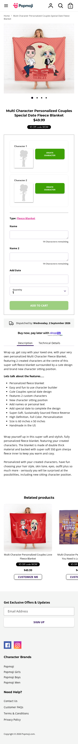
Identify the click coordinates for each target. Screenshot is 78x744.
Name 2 (14, 248)
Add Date (15, 270)
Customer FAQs (13, 707)
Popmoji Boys (12, 677)
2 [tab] (37, 97)
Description (25, 343)
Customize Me (28, 577)
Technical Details (49, 343)
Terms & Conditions (16, 713)
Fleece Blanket (26, 218)
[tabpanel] (39, 58)
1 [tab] (32, 98)
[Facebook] (7, 645)
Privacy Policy (12, 719)
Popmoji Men (12, 682)
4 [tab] (46, 97)
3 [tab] (41, 97)
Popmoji (9, 666)
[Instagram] (17, 645)
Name (13, 226)
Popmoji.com (28, 734)
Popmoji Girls (12, 672)
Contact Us (10, 701)
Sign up (39, 622)
